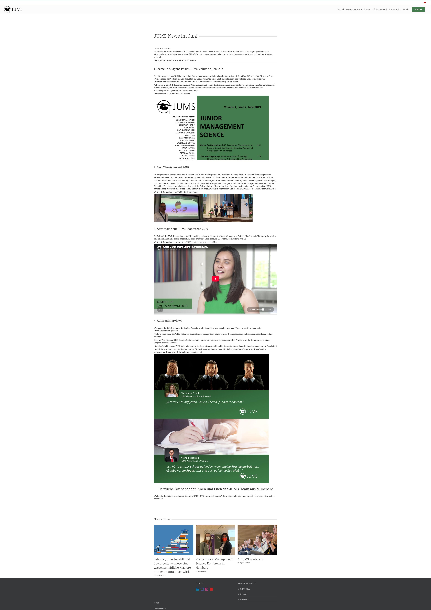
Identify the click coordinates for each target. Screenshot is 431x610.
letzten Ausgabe (191, 328)
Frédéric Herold (161, 334)
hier (195, 192)
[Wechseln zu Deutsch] (424, 2)
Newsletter (269, 496)
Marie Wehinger (183, 180)
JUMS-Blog (245, 589)
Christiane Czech (165, 349)
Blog (215, 242)
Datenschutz (160, 608)
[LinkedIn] (197, 589)
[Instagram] (206, 589)
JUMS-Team (191, 188)
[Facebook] (202, 589)
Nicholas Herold (161, 346)
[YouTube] (211, 589)
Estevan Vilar (160, 340)
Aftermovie (238, 238)
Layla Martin (163, 183)
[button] (155, 550)
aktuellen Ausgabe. (181, 93)
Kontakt (243, 594)
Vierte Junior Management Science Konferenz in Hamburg (172, 563)
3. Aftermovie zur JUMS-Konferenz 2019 (181, 229)
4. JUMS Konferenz (209, 559)
